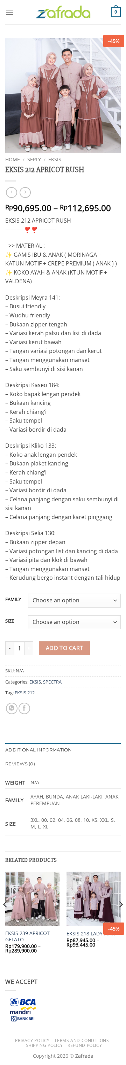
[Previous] (5, 918)
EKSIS (54, 159)
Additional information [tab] (38, 750)
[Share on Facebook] (24, 708)
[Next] (120, 918)
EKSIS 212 (25, 692)
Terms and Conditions (81, 1040)
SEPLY (34, 159)
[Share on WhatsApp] (12, 708)
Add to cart (64, 648)
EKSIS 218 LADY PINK (90, 934)
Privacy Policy (32, 1040)
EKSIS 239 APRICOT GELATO (27, 936)
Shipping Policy (44, 1045)
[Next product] (11, 192)
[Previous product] (25, 192)
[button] (9, 12)
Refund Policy (85, 1045)
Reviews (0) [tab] (20, 763)
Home (12, 159)
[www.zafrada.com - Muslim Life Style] (63, 12)
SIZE (9, 621)
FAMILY (13, 599)
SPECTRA (52, 682)
